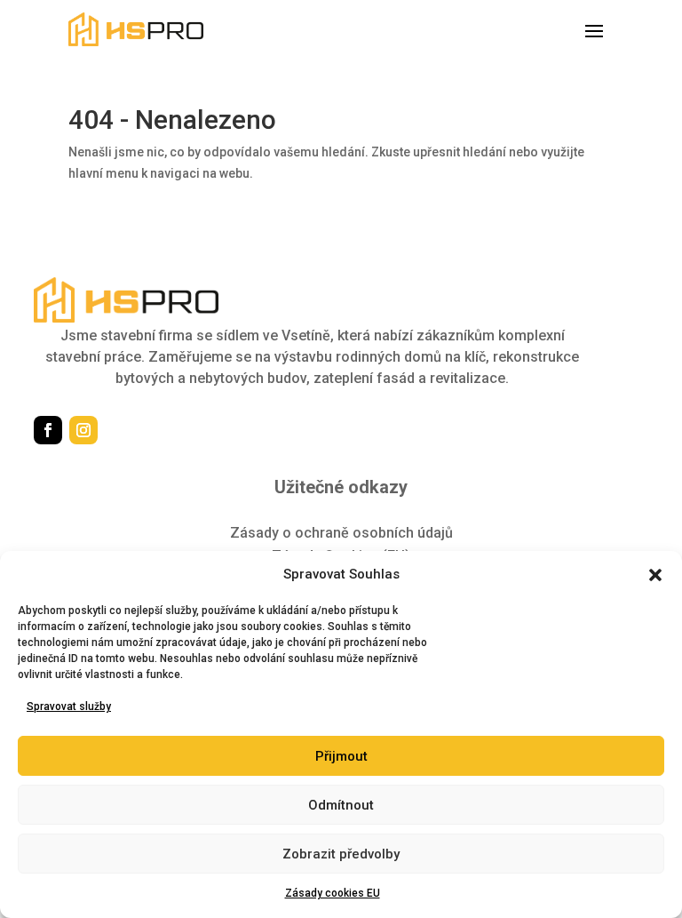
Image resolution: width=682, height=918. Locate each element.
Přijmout (341, 756)
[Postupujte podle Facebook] (48, 430)
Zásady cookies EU (332, 893)
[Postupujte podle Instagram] (83, 430)
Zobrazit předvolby (341, 854)
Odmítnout (341, 805)
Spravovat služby (69, 706)
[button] (655, 575)
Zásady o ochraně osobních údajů (341, 532)
